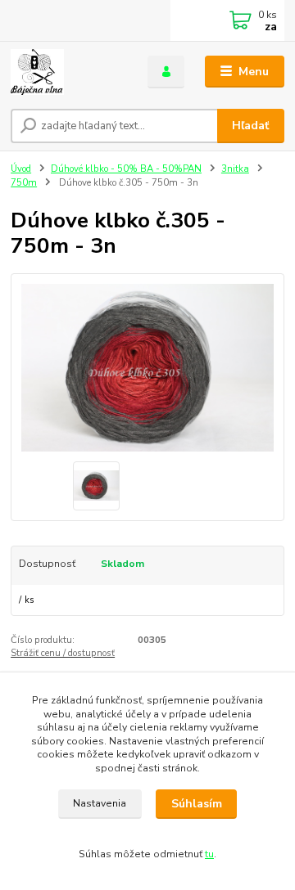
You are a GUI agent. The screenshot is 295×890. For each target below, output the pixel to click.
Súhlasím (196, 803)
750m (24, 183)
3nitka (235, 169)
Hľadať (250, 125)
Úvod (21, 169)
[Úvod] (68, 72)
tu (209, 854)
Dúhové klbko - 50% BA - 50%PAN (126, 169)
